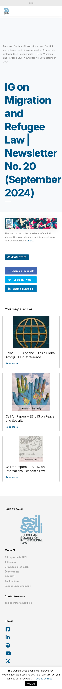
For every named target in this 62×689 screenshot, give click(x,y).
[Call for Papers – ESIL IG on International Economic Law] (31, 449)
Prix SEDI (10, 576)
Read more (12, 363)
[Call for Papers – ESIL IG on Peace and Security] (31, 392)
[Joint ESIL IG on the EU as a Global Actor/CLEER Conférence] (31, 332)
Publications (12, 581)
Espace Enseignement (18, 586)
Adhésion (10, 562)
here (30, 240)
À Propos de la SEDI (16, 557)
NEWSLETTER (18, 257)
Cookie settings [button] (43, 678)
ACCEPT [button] (31, 683)
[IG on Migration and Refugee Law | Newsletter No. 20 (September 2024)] (31, 223)
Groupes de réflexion (17, 567)
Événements (12, 571)
